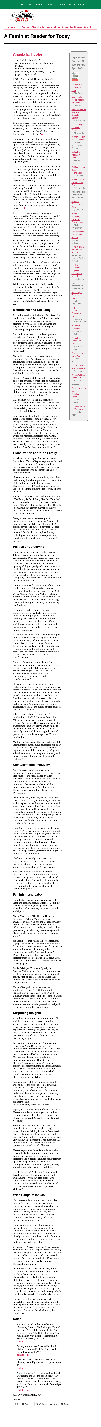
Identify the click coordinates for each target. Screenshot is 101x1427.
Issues (46, 27)
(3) (37, 180)
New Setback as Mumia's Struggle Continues (79, 113)
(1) (58, 101)
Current (26, 27)
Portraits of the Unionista (78, 327)
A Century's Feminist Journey (77, 295)
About (11, 27)
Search (87, 27)
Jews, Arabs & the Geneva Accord (78, 249)
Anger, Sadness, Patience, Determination (78, 218)
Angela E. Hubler (27, 54)
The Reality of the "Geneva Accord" (78, 234)
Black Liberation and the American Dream (79, 392)
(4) (24, 208)
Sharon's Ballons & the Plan (77, 204)
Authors (55, 27)
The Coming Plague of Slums (77, 127)
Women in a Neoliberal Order (77, 87)
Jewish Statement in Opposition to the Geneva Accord (77, 270)
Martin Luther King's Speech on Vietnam (78, 99)
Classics (36, 27)
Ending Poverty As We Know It (78, 407)
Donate (78, 27)
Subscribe (67, 27)
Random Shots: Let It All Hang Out (78, 182)
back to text (23, 1341)
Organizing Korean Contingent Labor (76, 311)
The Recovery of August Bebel (78, 367)
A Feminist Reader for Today (76, 340)
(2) (42, 134)
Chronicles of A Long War (78, 354)
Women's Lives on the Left (78, 376)
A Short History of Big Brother (78, 138)
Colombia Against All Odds (76, 155)
